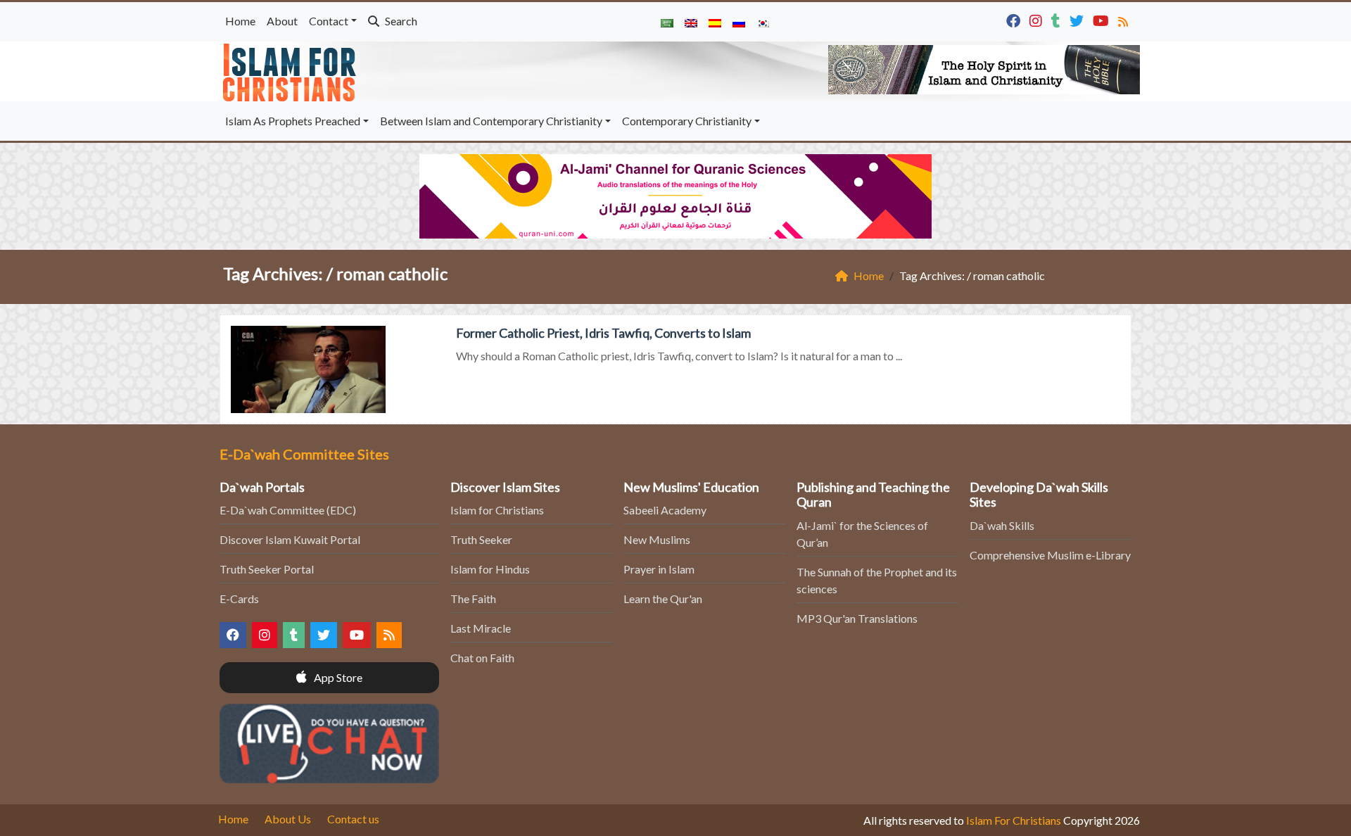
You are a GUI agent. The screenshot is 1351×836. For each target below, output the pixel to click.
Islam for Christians (497, 510)
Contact (328, 20)
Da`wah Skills (1002, 525)
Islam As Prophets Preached (292, 120)
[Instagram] (1037, 19)
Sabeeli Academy (664, 510)
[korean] (763, 22)
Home (240, 20)
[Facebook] (1015, 19)
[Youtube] (1102, 19)
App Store (337, 677)
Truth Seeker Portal (267, 569)
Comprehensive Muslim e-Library (1050, 555)
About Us (288, 818)
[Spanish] (715, 22)
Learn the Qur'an (662, 598)
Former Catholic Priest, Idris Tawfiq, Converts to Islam (603, 333)
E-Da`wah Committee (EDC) (288, 510)
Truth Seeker (481, 539)
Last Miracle (480, 628)
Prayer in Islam (658, 569)
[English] (691, 22)
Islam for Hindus (490, 569)
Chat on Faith (482, 657)
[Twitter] (1078, 19)
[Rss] (1124, 19)
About (282, 20)
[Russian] (739, 22)
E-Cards (239, 598)
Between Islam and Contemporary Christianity (491, 120)
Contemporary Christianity (686, 120)
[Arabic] (667, 22)
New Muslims (656, 539)
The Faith (473, 598)
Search (400, 20)
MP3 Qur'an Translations (857, 618)
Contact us (353, 818)
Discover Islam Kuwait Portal (290, 539)
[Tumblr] (1057, 19)
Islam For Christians (1013, 820)
